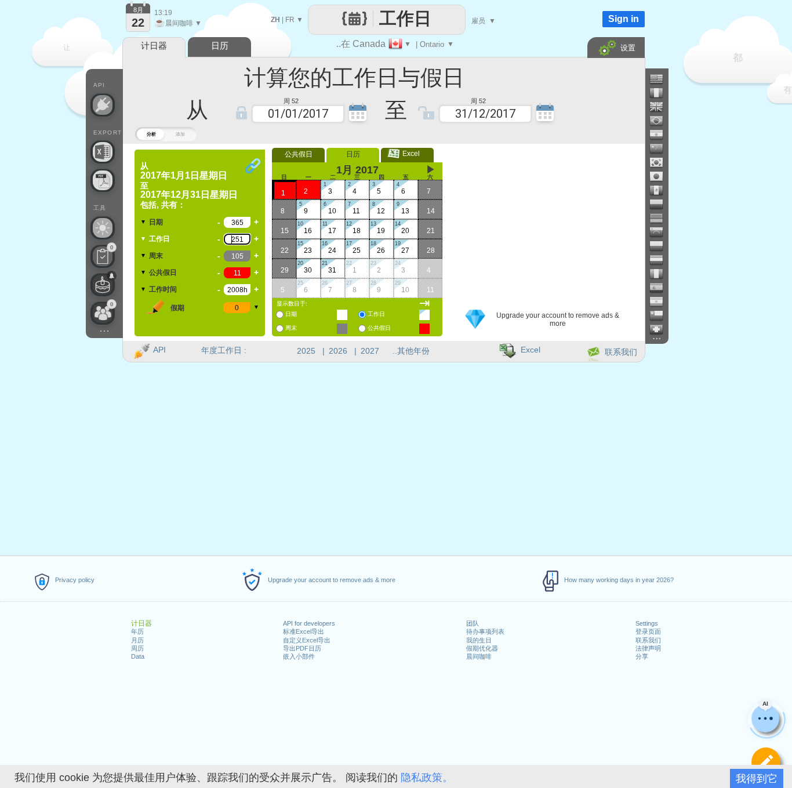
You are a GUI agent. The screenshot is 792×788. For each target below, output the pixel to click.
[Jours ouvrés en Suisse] (661, 329)
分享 (641, 656)
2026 (338, 350)
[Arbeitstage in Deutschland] (661, 218)
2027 (370, 350)
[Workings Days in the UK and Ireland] (661, 107)
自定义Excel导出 (306, 640)
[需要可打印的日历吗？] (102, 180)
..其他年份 (411, 350)
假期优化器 (482, 648)
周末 (156, 256)
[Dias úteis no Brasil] (661, 121)
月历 (137, 640)
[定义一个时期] (765, 761)
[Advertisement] (546, 222)
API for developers (309, 623)
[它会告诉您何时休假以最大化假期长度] (102, 228)
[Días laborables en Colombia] (661, 204)
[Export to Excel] (102, 152)
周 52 (291, 100)
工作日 (159, 239)
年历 (137, 631)
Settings (646, 623)
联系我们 (648, 640)
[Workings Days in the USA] (661, 79)
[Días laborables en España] (661, 288)
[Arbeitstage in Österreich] (661, 260)
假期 (177, 308)
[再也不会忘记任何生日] (102, 285)
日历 (353, 154)
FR (290, 20)
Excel (407, 154)
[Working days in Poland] (661, 246)
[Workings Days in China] (661, 148)
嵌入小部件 (299, 656)
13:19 (163, 13)
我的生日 (479, 640)
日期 (156, 222)
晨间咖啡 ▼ (178, 23)
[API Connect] (102, 105)
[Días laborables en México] (661, 190)
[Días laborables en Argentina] (661, 301)
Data (137, 656)
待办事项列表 (485, 631)
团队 (472, 623)
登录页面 (648, 631)
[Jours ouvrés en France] (661, 93)
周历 (137, 648)
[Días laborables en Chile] (661, 315)
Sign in (623, 19)
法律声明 (648, 648)
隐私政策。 (427, 777)
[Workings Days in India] (661, 134)
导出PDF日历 (302, 648)
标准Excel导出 (303, 631)
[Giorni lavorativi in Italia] (661, 274)
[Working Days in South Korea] (661, 162)
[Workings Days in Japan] (661, 176)
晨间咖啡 (479, 656)
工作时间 (163, 289)
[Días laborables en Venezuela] (661, 232)
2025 (306, 350)
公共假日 (163, 272)
